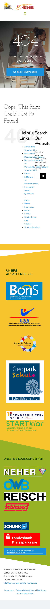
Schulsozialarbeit (32, 227)
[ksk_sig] (22, 533)
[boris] (24, 283)
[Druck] (25, 361)
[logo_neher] (25, 468)
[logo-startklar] (25, 421)
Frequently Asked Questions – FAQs (29, 194)
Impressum (29, 207)
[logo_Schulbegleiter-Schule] (25, 413)
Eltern (27, 173)
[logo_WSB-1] (24, 308)
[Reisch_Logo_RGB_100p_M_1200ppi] (25, 493)
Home (27, 203)
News (27, 210)
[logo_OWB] (16, 480)
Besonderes (29, 153)
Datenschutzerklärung (26, 590)
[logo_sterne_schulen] (25, 334)
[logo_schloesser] (16, 504)
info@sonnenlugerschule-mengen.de (20, 583)
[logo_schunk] (16, 523)
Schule (27, 213)
